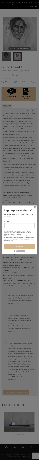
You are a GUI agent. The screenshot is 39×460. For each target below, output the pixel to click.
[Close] (35, 207)
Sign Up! (19, 246)
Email (6, 221)
